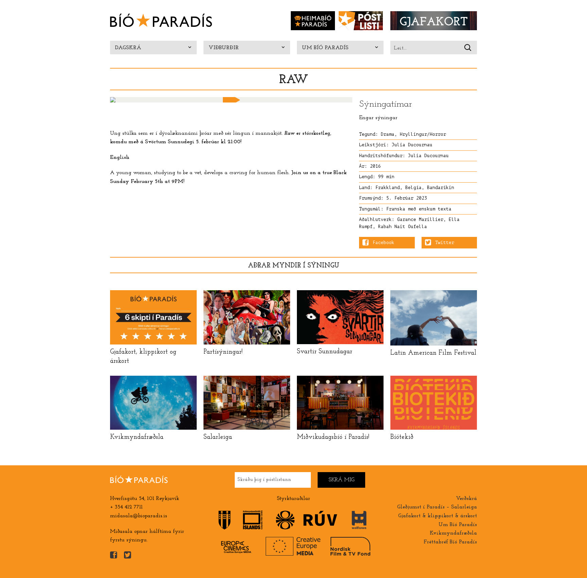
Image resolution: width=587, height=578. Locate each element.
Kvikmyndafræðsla (453, 533)
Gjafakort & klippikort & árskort (437, 516)
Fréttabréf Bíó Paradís (450, 542)
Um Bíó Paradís (325, 48)
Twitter (444, 242)
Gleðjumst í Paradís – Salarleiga (437, 507)
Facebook (383, 242)
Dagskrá (128, 48)
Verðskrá (466, 498)
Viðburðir (224, 48)
